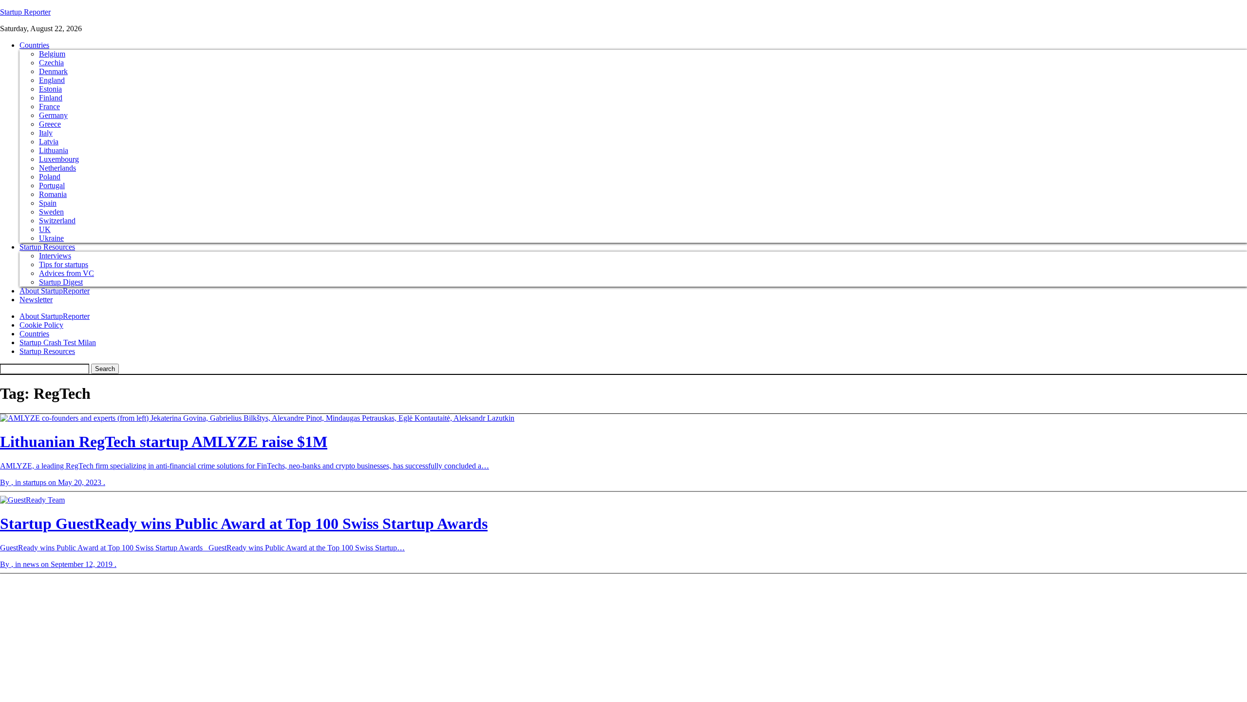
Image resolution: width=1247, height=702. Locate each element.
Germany (53, 115)
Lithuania (53, 150)
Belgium (52, 54)
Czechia (51, 62)
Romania (53, 194)
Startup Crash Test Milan (57, 342)
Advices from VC (66, 273)
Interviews (55, 256)
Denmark (53, 71)
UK (45, 229)
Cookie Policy (41, 325)
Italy (46, 133)
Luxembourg (59, 159)
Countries (34, 45)
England (52, 80)
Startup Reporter (25, 12)
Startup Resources (47, 247)
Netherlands (57, 168)
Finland (50, 98)
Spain (48, 203)
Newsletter (36, 299)
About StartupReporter (54, 291)
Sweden (51, 212)
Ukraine (51, 238)
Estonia (50, 89)
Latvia (48, 141)
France (49, 106)
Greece (50, 124)
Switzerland (57, 220)
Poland (49, 177)
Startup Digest (61, 282)
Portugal (52, 185)
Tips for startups (63, 264)
